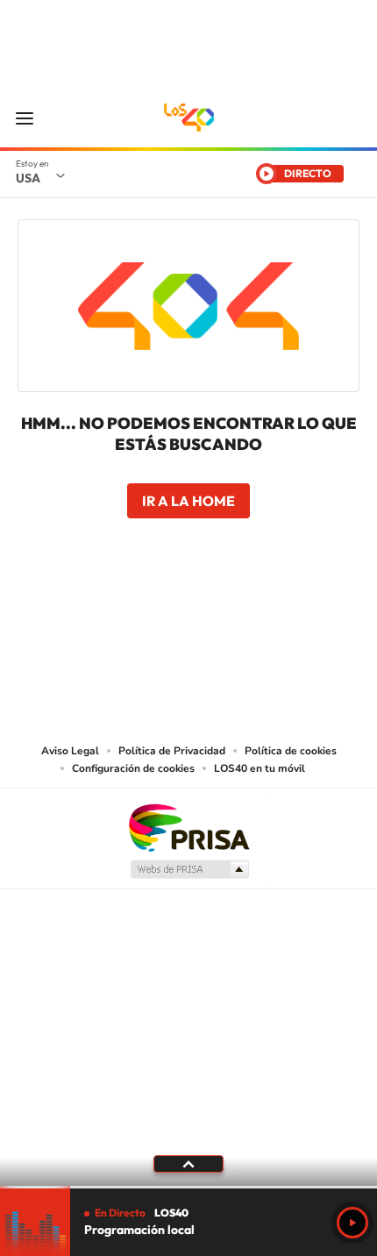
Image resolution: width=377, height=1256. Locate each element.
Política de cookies (291, 751)
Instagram (206, 619)
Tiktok (241, 619)
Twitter (171, 619)
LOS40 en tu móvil (259, 768)
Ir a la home (188, 501)
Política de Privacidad (171, 751)
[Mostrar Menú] (24, 117)
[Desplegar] (188, 1163)
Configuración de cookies (133, 768)
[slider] (188, 1187)
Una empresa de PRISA (188, 827)
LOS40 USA (188, 117)
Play (352, 1223)
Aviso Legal (70, 751)
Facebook (136, 619)
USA (28, 178)
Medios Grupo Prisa (189, 869)
